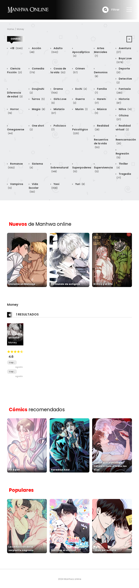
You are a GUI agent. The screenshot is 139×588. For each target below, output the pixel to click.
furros (38, 99)
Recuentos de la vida (101, 143)
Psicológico (80, 131)
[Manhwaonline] (28, 9)
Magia (38, 109)
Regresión (122, 155)
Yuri (80, 184)
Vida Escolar (34, 187)
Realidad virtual (123, 127)
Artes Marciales (100, 51)
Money (20, 29)
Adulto (57, 50)
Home (10, 29)
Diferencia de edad (15, 94)
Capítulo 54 (12, 362)
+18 (16, 48)
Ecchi (81, 89)
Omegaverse (15, 131)
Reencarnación (126, 141)
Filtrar (115, 9)
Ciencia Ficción (14, 70)
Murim (81, 109)
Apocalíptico (81, 53)
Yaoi (55, 185)
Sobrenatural (59, 169)
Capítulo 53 (12, 371)
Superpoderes (81, 169)
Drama (57, 90)
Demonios (101, 74)
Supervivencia (103, 169)
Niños (125, 109)
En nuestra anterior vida (15, 337)
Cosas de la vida (58, 70)
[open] (129, 10)
